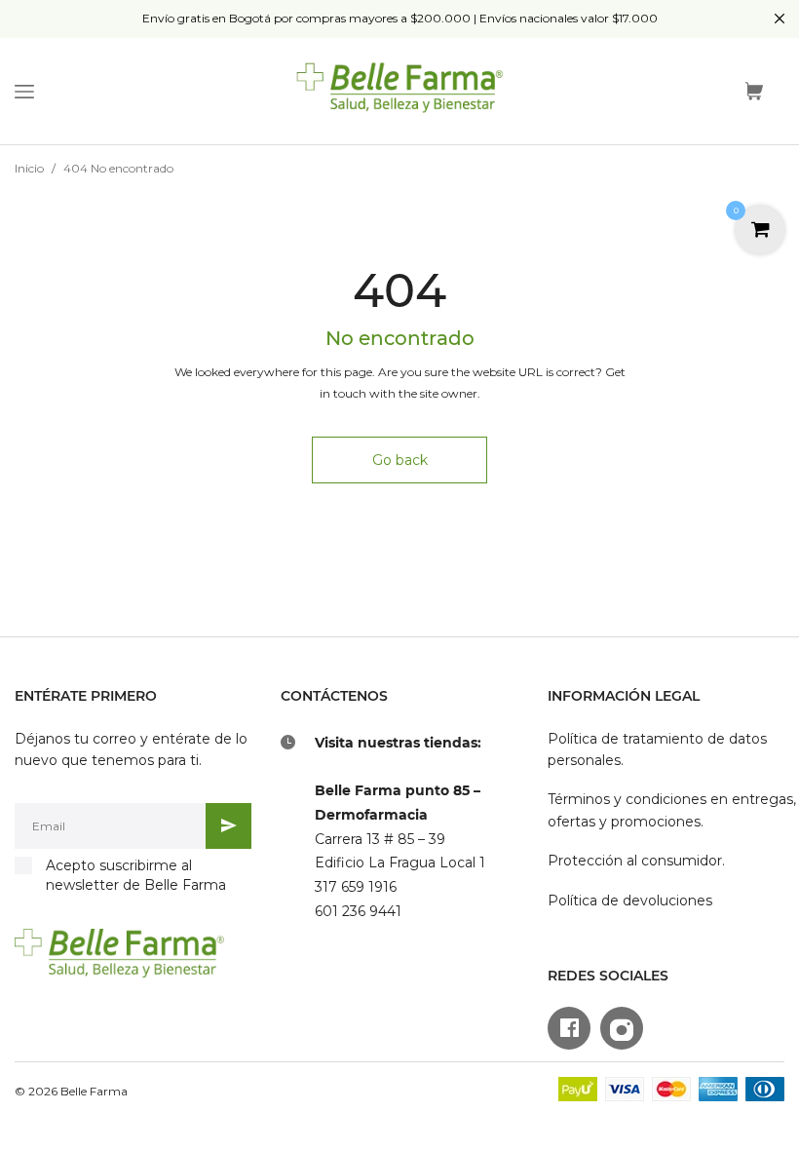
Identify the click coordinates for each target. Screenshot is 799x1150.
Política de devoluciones (630, 900)
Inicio (29, 168)
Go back (400, 460)
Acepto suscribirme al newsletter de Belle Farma (136, 875)
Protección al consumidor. (636, 860)
